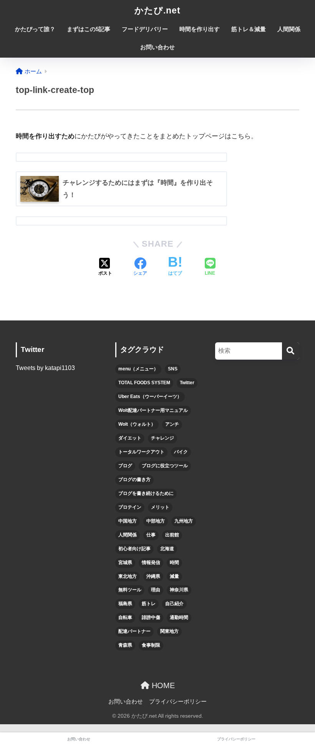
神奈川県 (179, 589)
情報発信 (151, 562)
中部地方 (155, 521)
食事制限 (151, 645)
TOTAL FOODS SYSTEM (144, 382)
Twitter (187, 382)
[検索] (290, 351)
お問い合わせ (157, 47)
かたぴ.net (157, 10)
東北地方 (127, 576)
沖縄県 (153, 576)
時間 (174, 562)
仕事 (151, 535)
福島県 (125, 603)
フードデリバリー (145, 29)
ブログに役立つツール (165, 465)
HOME (162, 685)
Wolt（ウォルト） (137, 424)
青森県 (125, 645)
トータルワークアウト (141, 452)
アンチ (172, 424)
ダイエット (129, 438)
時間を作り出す (199, 29)
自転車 (125, 617)
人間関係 (288, 29)
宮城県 (125, 562)
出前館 (172, 535)
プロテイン (129, 507)
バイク (181, 452)
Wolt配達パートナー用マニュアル (153, 410)
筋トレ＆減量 (248, 29)
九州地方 (183, 521)
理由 (155, 589)
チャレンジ (162, 438)
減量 (174, 576)
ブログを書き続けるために (146, 493)
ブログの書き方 (134, 479)
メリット (160, 507)
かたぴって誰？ (35, 29)
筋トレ (149, 603)
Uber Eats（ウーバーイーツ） (150, 396)
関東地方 (169, 631)
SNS (172, 369)
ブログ (125, 465)
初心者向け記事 (134, 548)
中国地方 (127, 521)
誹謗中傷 (151, 617)
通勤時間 (179, 617)
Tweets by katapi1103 (45, 368)
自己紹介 (174, 603)
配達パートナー (134, 631)
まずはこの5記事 (88, 29)
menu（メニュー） (138, 369)
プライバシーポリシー (178, 702)
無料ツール (129, 589)
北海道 (167, 548)
